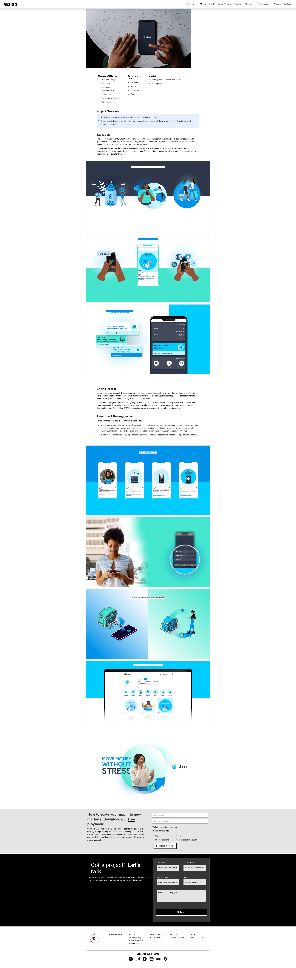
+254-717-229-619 (197, 938)
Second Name (188, 863)
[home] (10, 4)
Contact (287, 4)
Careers (277, 4)
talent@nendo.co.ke (157, 938)
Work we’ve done (224, 4)
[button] (265, 3)
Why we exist (250, 4)
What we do (191, 4)
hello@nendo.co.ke (177, 938)
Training (237, 4)
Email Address (162, 877)
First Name (161, 863)
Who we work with (207, 4)
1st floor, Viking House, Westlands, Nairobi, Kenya (136, 940)
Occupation (187, 877)
